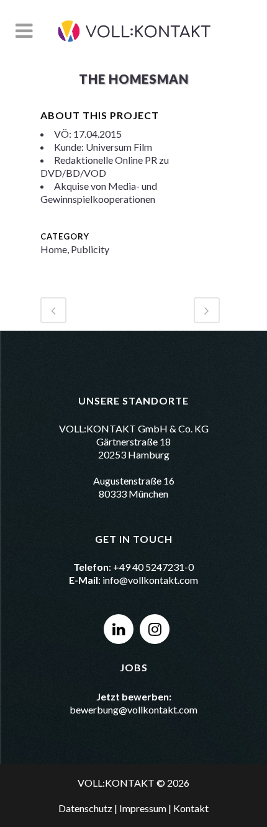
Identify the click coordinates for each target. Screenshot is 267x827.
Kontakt (191, 808)
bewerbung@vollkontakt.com (133, 709)
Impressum (142, 808)
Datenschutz (85, 808)
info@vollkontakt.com (150, 580)
